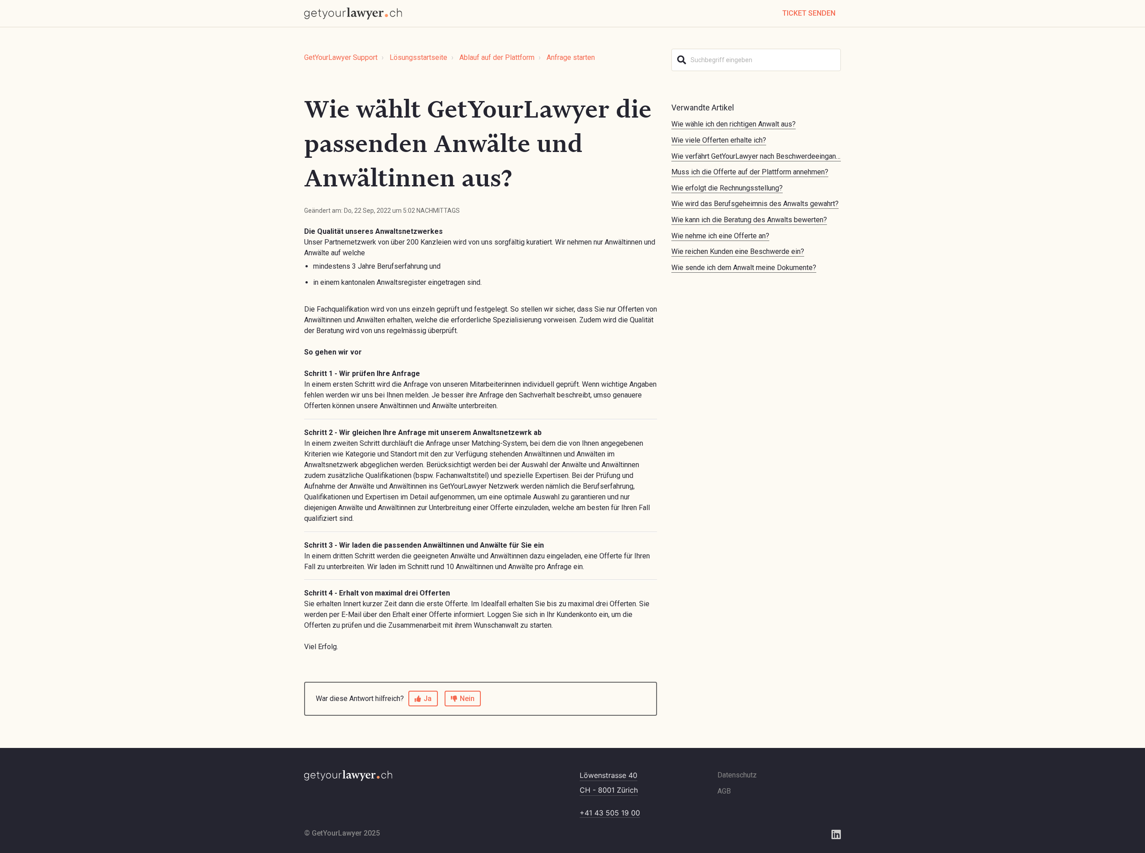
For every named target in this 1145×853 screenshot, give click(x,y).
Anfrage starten (571, 57)
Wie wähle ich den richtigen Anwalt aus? (733, 124)
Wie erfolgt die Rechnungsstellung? (727, 188)
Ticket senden (808, 13)
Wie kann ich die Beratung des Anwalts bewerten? (749, 219)
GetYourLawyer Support (340, 57)
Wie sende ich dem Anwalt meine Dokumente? (743, 267)
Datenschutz (737, 775)
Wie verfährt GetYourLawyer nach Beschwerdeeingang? (757, 156)
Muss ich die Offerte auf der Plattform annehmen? (749, 172)
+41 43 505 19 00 (610, 812)
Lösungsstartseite (418, 57)
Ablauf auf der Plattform (496, 57)
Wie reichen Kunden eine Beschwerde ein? (737, 251)
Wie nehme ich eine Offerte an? (720, 236)
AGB (724, 791)
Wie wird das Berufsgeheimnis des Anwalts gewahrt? (755, 203)
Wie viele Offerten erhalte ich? (718, 140)
